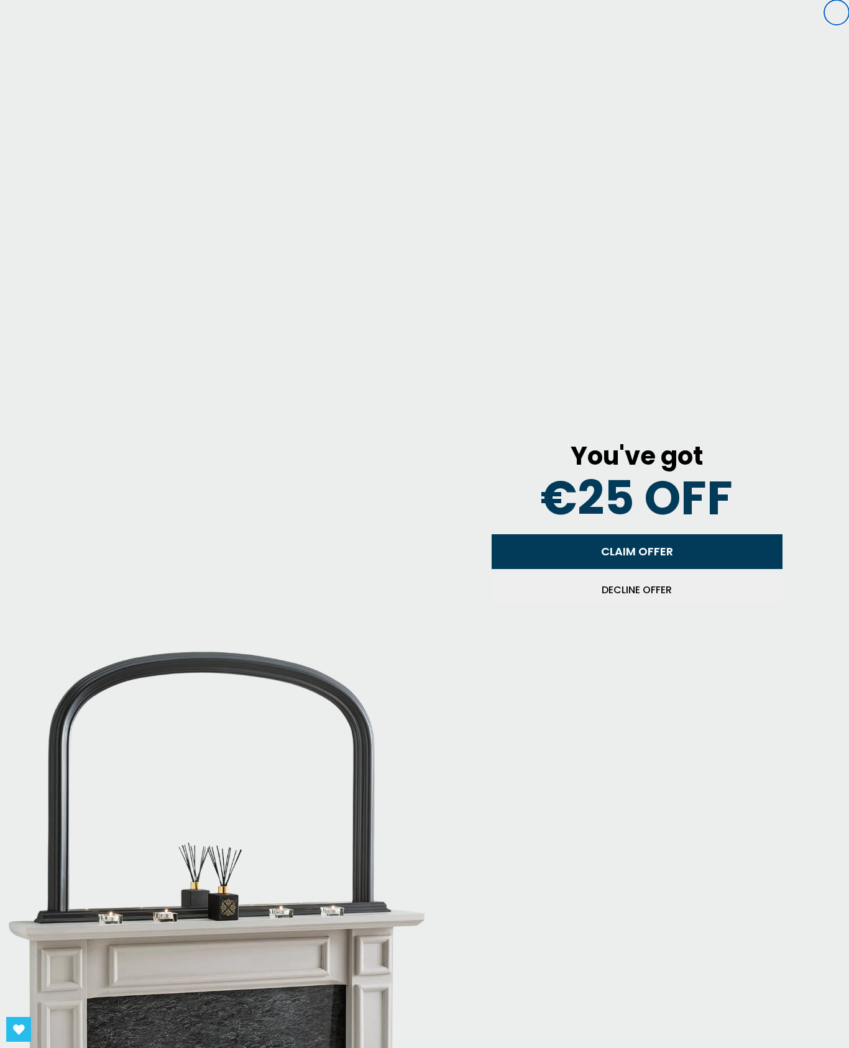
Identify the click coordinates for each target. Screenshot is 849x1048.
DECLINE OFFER (637, 590)
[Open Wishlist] (18, 1029)
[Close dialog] (836, 12)
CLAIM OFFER (637, 551)
